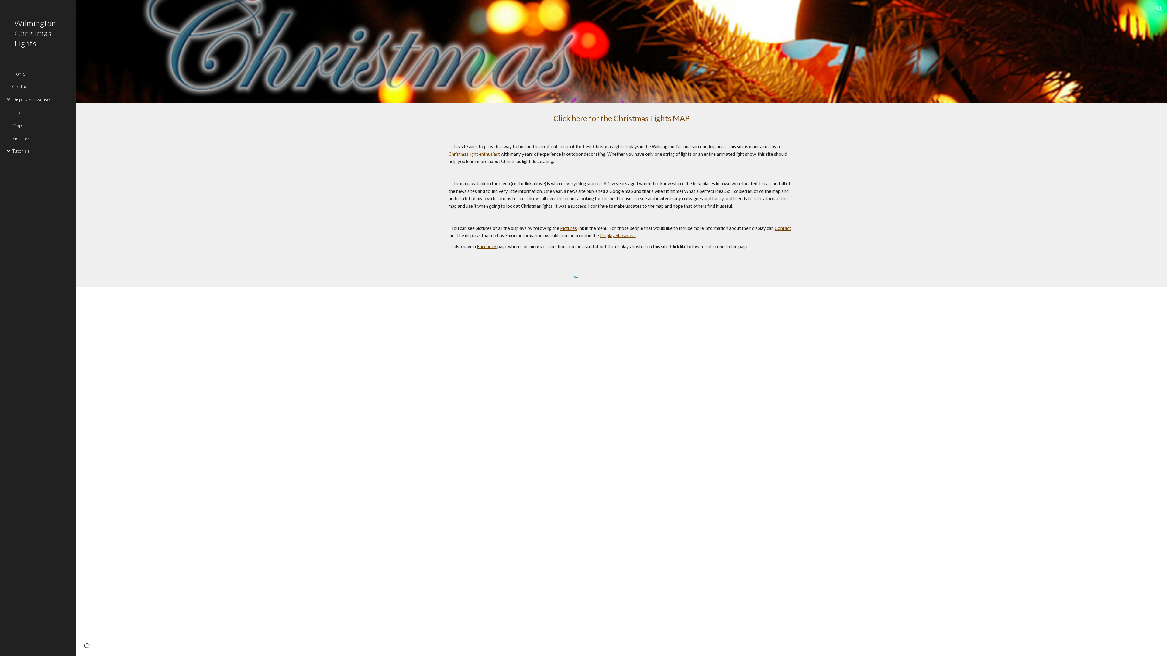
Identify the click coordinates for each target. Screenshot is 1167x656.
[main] (621, 118)
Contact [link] (20, 86)
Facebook (487, 246)
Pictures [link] (20, 138)
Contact (783, 228)
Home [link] (19, 74)
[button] (1159, 8)
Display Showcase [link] (31, 99)
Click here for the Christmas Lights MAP (621, 118)
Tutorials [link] (21, 151)
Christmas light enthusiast (474, 154)
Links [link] (17, 112)
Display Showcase (618, 235)
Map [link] (17, 125)
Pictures (568, 228)
